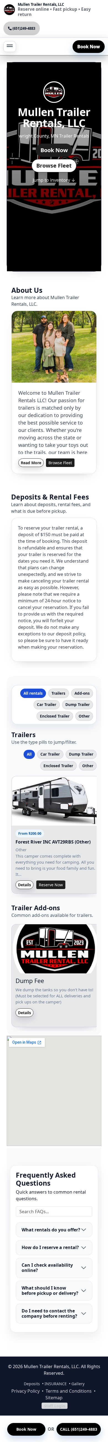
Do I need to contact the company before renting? (49, 1313)
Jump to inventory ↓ (54, 180)
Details (24, 884)
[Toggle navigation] (9, 46)
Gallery (77, 1383)
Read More (31, 462)
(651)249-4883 (23, 28)
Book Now (88, 47)
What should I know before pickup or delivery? (50, 1290)
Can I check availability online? (47, 1267)
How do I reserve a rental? (50, 1247)
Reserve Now (51, 884)
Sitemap (54, 1398)
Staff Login (54, 1405)
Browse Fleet (54, 165)
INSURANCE (56, 1383)
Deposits (32, 1383)
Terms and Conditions (69, 1391)
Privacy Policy (25, 1391)
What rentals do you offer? (51, 1230)
